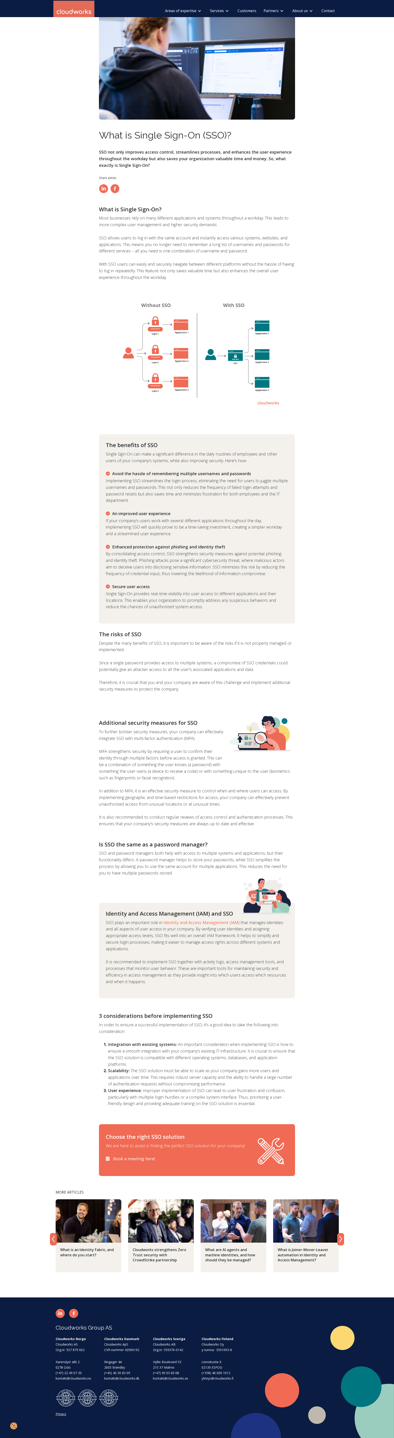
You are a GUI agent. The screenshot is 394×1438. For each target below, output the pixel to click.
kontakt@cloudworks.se (170, 1378)
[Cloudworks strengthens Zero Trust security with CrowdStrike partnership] (161, 1220)
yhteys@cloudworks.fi (217, 1378)
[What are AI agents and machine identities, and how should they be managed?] (233, 1220)
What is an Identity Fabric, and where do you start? (87, 1252)
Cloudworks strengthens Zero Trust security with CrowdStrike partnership (159, 1255)
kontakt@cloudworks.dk (121, 1378)
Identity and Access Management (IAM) (201, 922)
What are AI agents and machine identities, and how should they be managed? (230, 1255)
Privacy (61, 1414)
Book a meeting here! (134, 1158)
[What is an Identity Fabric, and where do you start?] (88, 1220)
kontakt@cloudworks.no (73, 1378)
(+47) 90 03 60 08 (166, 1373)
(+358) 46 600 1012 (216, 1373)
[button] (60, 1313)
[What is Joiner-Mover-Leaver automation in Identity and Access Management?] (306, 1220)
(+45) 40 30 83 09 (117, 1373)
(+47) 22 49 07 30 (69, 1373)
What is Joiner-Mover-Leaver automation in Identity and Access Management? (303, 1255)
